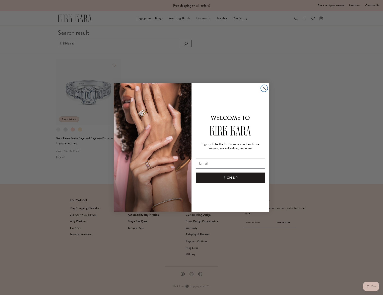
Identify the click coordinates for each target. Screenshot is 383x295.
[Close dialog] (264, 88)
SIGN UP (230, 178)
